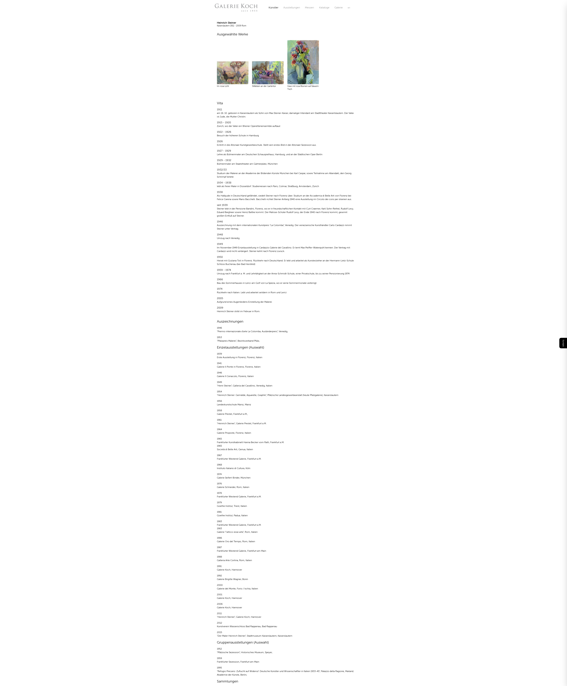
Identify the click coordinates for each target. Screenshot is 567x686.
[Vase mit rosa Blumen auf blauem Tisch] (303, 62)
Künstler (273, 7)
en (349, 7)
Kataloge (324, 7)
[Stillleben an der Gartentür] (268, 72)
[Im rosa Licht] (233, 72)
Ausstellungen (291, 7)
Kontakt (563, 343)
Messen (309, 7)
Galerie (341, 7)
